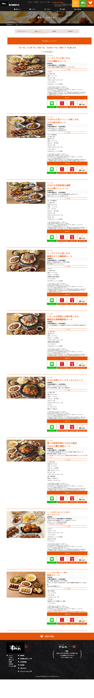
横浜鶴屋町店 (13, 5)
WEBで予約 (90, 6)
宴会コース (18, 9)
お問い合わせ (23, 668)
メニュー (30, 2)
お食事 (63, 9)
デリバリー (83, 6)
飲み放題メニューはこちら (49, 41)
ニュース (42, 2)
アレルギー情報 (12, 666)
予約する (67, 98)
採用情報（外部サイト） (25, 658)
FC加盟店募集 (23, 662)
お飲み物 (79, 9)
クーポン (48, 2)
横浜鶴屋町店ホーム (11, 24)
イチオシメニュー (21, 31)
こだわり (36, 2)
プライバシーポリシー (25, 671)
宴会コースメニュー (20, 24)
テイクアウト (76, 6)
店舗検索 (22, 655)
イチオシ (48, 9)
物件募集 (22, 665)
